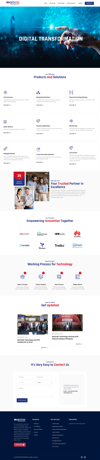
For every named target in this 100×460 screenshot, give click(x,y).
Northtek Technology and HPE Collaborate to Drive (28, 341)
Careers (80, 3)
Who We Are (52, 3)
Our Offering (61, 3)
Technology (21, 316)
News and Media (71, 3)
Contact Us (89, 3)
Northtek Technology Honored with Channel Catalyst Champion (65, 338)
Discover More (19, 444)
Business (56, 316)
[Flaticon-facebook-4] (81, 457)
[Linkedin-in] (85, 457)
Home (45, 3)
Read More (43, 347)
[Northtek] (13, 3)
